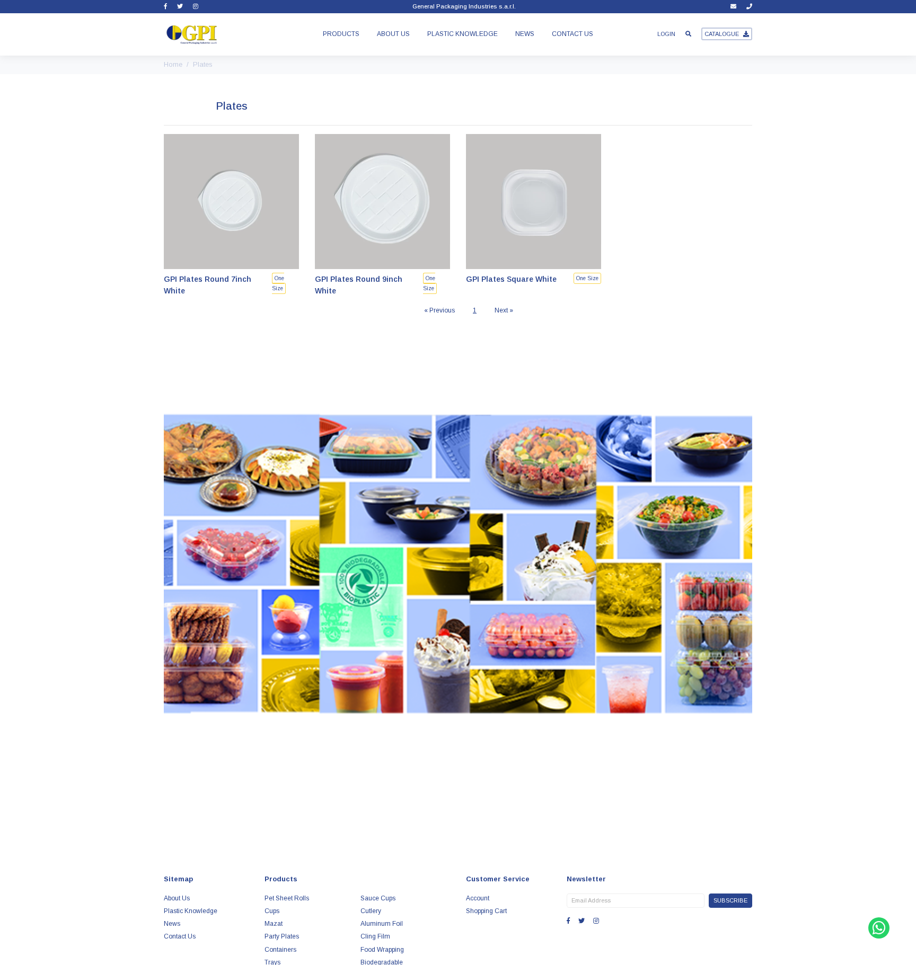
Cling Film (375, 936)
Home (173, 64)
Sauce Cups (377, 898)
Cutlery (370, 911)
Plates (203, 64)
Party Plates (282, 936)
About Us (393, 34)
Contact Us (572, 34)
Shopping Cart (486, 911)
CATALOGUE (721, 34)
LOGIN (666, 34)
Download (458, 725)
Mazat (274, 923)
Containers (280, 949)
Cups (272, 911)
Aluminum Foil (381, 923)
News (524, 34)
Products (341, 34)
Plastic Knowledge (462, 34)
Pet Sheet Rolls (287, 898)
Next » (504, 310)
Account (477, 898)
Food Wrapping (382, 949)
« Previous (439, 310)
